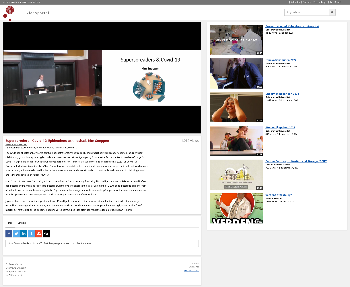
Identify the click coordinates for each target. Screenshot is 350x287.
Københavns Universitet (277, 29)
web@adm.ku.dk (191, 270)
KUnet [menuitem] (338, 2)
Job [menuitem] (330, 2)
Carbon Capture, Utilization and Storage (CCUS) (296, 161)
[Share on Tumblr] (31, 233)
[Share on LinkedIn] (23, 233)
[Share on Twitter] (16, 233)
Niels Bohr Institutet (16, 144)
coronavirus (61, 147)
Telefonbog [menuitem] (319, 2)
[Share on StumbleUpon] (38, 233)
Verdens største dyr (278, 195)
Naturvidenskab (273, 198)
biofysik (31, 147)
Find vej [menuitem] (307, 2)
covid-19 (72, 147)
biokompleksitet (44, 147)
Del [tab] (10, 222)
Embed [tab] (22, 222)
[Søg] (332, 12)
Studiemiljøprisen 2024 (280, 127)
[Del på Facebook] (8, 233)
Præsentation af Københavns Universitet (292, 26)
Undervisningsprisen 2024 (282, 93)
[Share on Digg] (46, 233)
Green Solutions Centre (277, 164)
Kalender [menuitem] (295, 2)
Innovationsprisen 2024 (280, 60)
